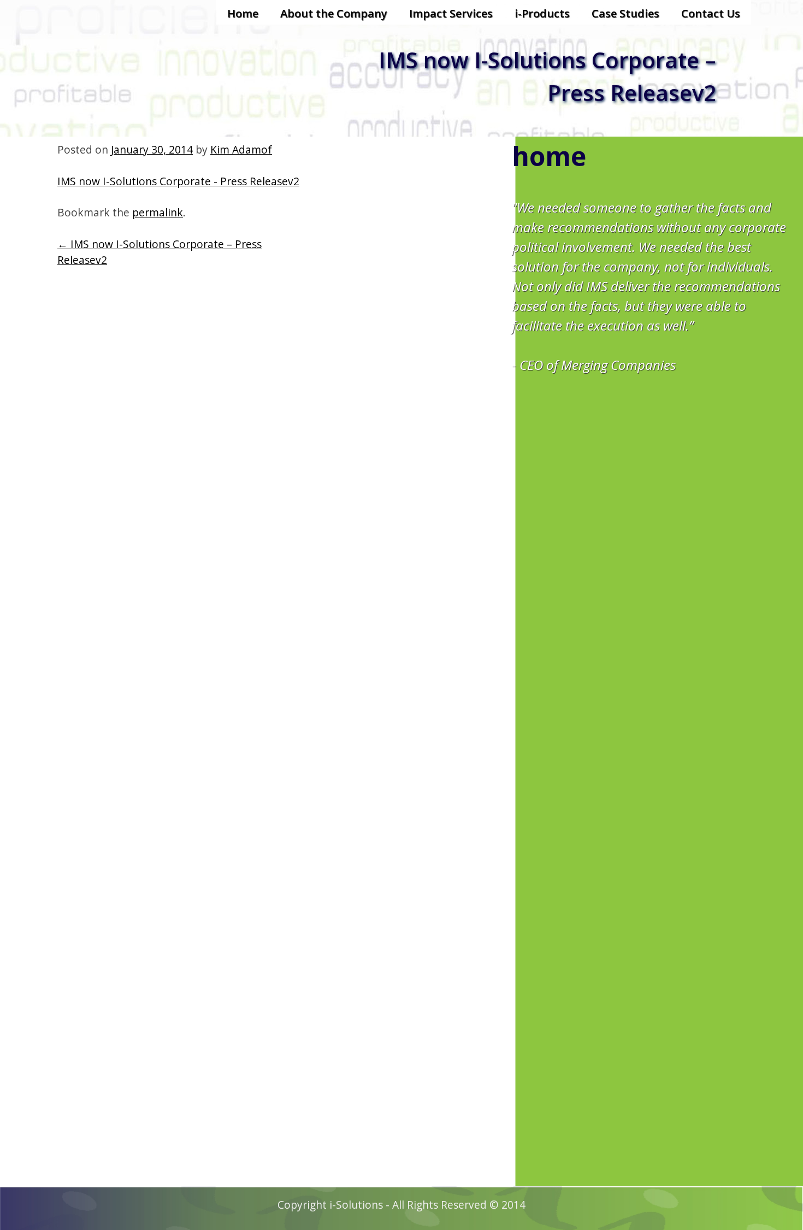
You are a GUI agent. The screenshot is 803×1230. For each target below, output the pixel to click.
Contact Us (710, 13)
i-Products (542, 13)
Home (242, 13)
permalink (157, 212)
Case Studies (625, 13)
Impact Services (451, 13)
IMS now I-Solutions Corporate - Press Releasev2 (178, 181)
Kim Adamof (241, 149)
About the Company (333, 13)
